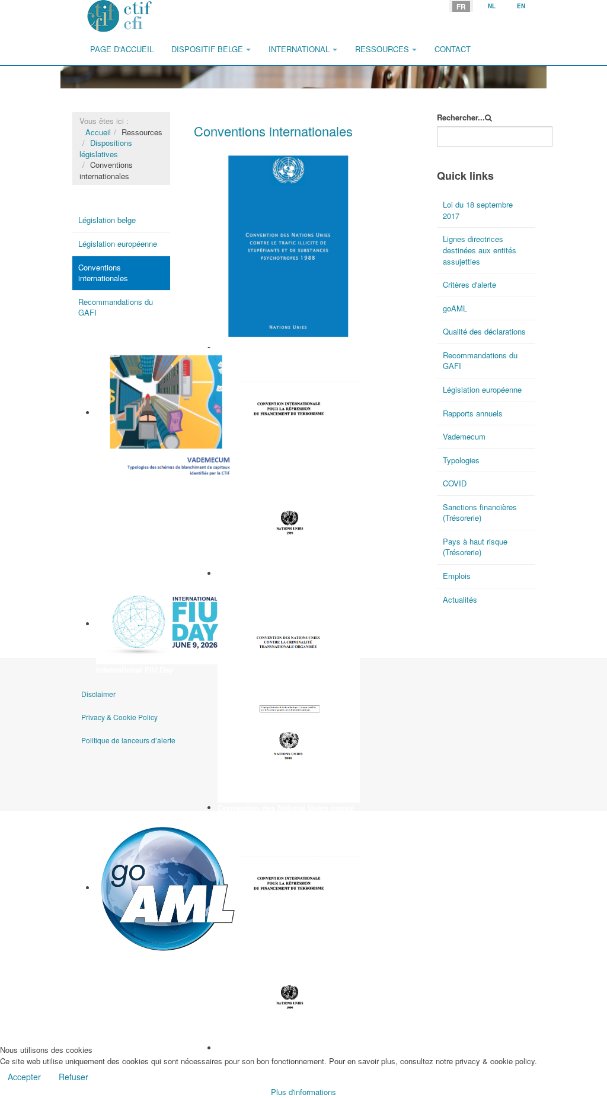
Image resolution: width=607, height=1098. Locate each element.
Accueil (98, 132)
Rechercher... (461, 117)
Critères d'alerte (469, 284)
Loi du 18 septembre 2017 (478, 210)
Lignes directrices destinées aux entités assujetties (479, 249)
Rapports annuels (473, 413)
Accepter (24, 1077)
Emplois (457, 575)
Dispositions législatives (105, 148)
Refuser (73, 1077)
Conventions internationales (103, 273)
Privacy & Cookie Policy (119, 717)
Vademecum (118, 485)
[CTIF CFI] (119, 16)
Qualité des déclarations (484, 331)
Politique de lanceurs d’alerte (128, 740)
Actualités (460, 599)
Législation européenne (117, 243)
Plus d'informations (303, 1091)
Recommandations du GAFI (115, 307)
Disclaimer (98, 694)
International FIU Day (134, 669)
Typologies (461, 460)
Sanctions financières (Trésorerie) (480, 512)
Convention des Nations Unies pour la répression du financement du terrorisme (287, 584)
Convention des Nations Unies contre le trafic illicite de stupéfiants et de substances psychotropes (286, 359)
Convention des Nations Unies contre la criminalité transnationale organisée (288, 813)
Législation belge (107, 219)
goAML (109, 960)
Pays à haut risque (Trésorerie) (475, 547)
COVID (455, 483)
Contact (453, 49)
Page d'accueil (122, 49)
